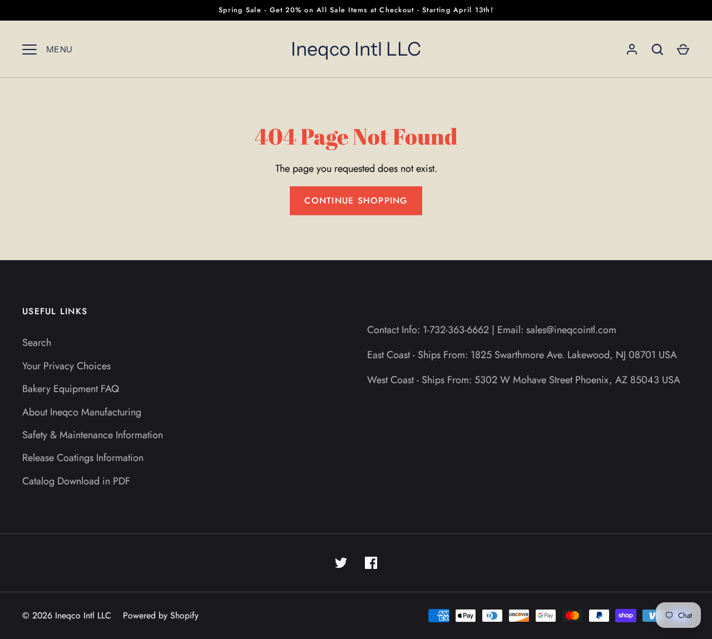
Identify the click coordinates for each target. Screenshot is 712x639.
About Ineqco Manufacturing (81, 412)
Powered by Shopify (161, 615)
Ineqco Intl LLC (356, 49)
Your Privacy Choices (66, 366)
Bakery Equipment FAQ (70, 389)
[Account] (632, 49)
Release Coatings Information (83, 457)
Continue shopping (355, 200)
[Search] (657, 49)
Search (36, 342)
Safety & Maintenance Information (92, 435)
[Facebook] (371, 563)
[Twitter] (341, 563)
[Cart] (683, 49)
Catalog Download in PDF (76, 481)
